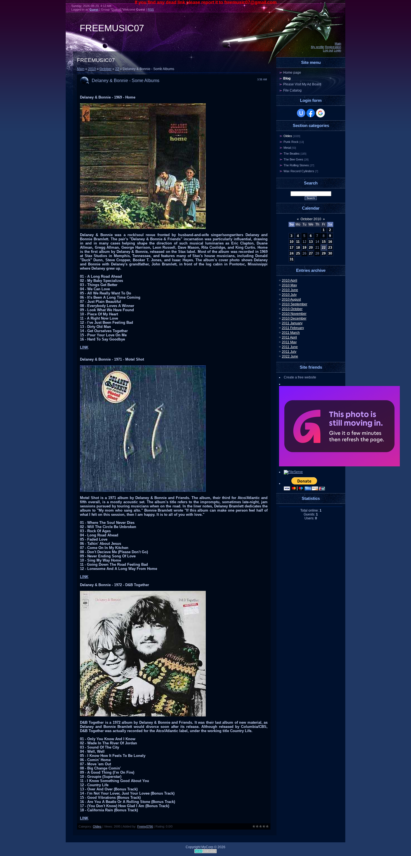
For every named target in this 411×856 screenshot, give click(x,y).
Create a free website (300, 377)
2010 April (289, 280)
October (106, 69)
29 (324, 253)
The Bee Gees (293, 159)
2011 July (289, 352)
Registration (333, 47)
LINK (84, 347)
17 (292, 248)
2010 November (294, 314)
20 (311, 248)
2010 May (289, 285)
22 (117, 69)
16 (330, 242)
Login (337, 50)
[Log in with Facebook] (310, 113)
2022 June (290, 356)
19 (304, 248)
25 (298, 253)
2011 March (291, 333)
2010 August (291, 299)
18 (298, 248)
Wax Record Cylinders (299, 171)
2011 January (292, 323)
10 (292, 242)
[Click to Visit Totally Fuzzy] (339, 465)
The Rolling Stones (296, 165)
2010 (92, 69)
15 (324, 242)
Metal (287, 147)
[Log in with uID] (301, 113)
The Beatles (292, 153)
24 (292, 253)
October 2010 (311, 219)
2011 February (293, 328)
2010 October (292, 309)
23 (330, 248)
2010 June (290, 290)
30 (330, 253)
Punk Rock (291, 141)
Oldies (97, 826)
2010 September (294, 304)
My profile (317, 47)
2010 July (289, 295)
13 (311, 242)
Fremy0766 (145, 826)
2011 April (289, 337)
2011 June (290, 347)
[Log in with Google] (320, 113)
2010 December (294, 318)
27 (311, 253)
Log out (328, 50)
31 (292, 259)
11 (298, 242)
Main (338, 43)
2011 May (289, 342)
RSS (151, 9)
